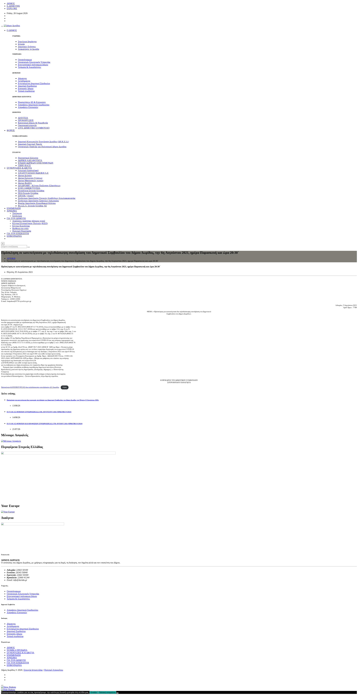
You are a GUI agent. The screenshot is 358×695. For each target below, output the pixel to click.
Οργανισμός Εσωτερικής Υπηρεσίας (34, 62)
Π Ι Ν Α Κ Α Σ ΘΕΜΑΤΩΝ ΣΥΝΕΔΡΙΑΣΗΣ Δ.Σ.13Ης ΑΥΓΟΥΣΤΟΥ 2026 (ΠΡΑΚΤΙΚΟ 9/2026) (39, 412)
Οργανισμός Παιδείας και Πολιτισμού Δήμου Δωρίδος (42, 146)
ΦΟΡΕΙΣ (11, 130)
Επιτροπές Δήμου (25, 88)
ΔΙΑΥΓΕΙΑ (23, 118)
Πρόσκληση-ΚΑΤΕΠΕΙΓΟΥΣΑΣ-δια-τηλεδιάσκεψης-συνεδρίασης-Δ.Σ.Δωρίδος (30, 387)
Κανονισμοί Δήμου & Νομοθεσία (33, 123)
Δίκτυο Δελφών (25, 175)
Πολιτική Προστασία (21, 231)
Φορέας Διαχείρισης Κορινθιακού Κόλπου (37, 203)
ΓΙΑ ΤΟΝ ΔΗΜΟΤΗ (16, 660)
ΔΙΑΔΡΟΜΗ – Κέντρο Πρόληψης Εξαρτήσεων (39, 185)
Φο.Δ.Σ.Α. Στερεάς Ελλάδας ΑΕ (32, 206)
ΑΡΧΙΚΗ (11, 258)
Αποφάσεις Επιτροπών (28, 107)
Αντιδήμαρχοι (24, 81)
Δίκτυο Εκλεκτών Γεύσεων (30, 178)
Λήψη (64, 387)
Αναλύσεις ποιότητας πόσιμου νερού (28, 221)
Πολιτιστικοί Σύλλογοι (28, 158)
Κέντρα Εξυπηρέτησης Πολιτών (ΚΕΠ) (30, 223)
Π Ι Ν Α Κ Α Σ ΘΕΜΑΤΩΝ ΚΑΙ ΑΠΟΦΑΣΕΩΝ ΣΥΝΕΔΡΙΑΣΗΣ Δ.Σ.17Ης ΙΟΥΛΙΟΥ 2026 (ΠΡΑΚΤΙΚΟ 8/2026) (45, 423)
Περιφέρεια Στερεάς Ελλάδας (31, 190)
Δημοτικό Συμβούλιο (27, 86)
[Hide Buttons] (8, 689)
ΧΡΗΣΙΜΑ (12, 657)
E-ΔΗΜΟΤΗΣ (13, 6)
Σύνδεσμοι (17, 216)
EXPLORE (12, 8)
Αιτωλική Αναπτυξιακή (28, 170)
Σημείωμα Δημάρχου (27, 41)
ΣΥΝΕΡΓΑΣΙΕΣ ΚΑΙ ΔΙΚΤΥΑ (20, 652)
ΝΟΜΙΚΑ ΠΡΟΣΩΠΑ (17, 650)
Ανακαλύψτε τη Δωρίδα (28, 49)
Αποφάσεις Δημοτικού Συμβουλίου (33, 105)
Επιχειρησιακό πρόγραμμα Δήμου (33, 64)
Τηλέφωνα (17, 213)
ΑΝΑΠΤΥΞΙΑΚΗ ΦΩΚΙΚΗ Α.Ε (33, 173)
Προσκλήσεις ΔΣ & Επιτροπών (32, 102)
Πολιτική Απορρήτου (53, 670)
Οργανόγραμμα (25, 59)
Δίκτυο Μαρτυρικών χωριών (30, 180)
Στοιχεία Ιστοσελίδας (33, 670)
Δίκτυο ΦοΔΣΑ (25, 183)
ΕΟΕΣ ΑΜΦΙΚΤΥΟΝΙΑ (29, 188)
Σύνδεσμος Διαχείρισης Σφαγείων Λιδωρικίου (38, 201)
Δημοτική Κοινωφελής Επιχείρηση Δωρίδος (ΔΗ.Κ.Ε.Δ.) (43, 141)
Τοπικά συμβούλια (26, 91)
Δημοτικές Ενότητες (27, 46)
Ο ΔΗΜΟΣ (12, 30)
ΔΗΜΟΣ (11, 3)
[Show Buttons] (8, 687)
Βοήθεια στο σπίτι (20, 228)
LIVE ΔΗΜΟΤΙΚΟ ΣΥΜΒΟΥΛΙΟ (34, 128)
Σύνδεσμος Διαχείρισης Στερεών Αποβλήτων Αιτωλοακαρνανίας (46, 198)
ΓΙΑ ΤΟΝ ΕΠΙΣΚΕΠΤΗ (18, 233)
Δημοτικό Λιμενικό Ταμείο (30, 144)
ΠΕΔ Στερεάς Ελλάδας (28, 193)
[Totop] (2, 685)
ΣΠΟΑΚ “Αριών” (26, 195)
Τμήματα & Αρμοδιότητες (29, 67)
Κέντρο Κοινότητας (21, 226)
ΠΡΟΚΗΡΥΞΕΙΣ (26, 120)
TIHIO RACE (24, 165)
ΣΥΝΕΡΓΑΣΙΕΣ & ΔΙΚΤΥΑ (19, 168)
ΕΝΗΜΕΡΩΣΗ (14, 208)
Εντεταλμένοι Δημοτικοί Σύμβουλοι (34, 83)
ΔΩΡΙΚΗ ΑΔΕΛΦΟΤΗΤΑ (30, 160)
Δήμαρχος (22, 78)
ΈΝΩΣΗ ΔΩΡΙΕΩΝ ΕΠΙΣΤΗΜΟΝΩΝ (35, 163)
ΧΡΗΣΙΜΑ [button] (12, 211)
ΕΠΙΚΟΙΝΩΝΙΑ (14, 236)
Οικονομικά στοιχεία (27, 125)
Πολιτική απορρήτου (107, 692)
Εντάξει (94, 692)
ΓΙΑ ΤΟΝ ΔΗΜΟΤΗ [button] (16, 218)
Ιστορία (21, 44)
